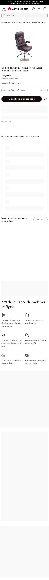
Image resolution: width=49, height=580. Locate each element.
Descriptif (5, 83)
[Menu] (4, 7)
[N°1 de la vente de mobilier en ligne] (18, 9)
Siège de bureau (24, 22)
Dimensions (17, 83)
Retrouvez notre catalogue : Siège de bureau (20, 136)
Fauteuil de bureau (38, 22)
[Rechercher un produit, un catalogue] (4, 15)
